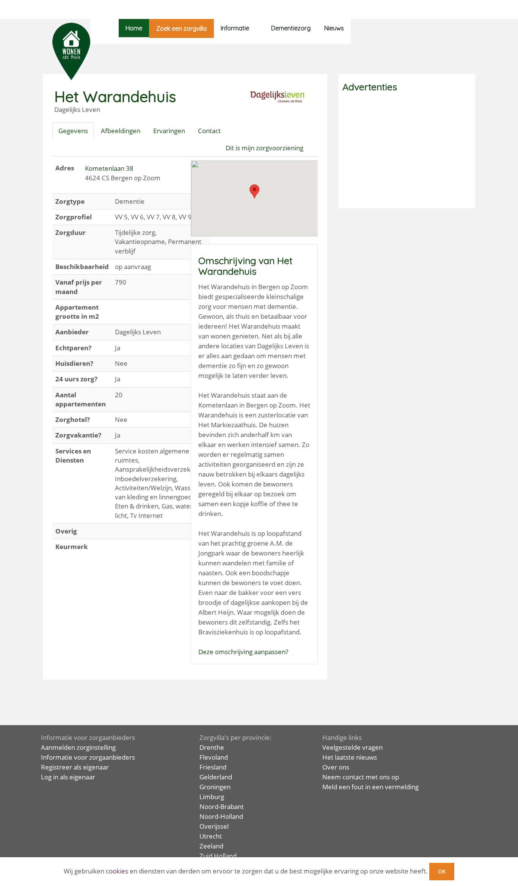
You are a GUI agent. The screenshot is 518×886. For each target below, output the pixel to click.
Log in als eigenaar (68, 777)
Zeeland (211, 846)
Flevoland (213, 757)
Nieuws (334, 28)
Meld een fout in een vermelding (370, 786)
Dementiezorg (291, 28)
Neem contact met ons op (360, 777)
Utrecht (210, 836)
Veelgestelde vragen (352, 747)
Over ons (335, 767)
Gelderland (215, 777)
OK (442, 871)
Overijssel (214, 826)
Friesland (212, 767)
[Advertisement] (406, 151)
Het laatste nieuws (349, 757)
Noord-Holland (221, 816)
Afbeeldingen (120, 130)
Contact (209, 130)
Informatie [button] (235, 28)
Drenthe (211, 747)
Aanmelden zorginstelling (78, 747)
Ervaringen (169, 130)
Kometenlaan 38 (109, 168)
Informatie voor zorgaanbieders (88, 757)
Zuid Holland (218, 855)
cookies (117, 871)
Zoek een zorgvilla (181, 28)
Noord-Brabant (221, 806)
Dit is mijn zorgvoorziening (264, 147)
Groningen (215, 786)
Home (134, 28)
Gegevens (73, 130)
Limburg (211, 796)
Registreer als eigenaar (75, 767)
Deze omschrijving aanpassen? (243, 651)
